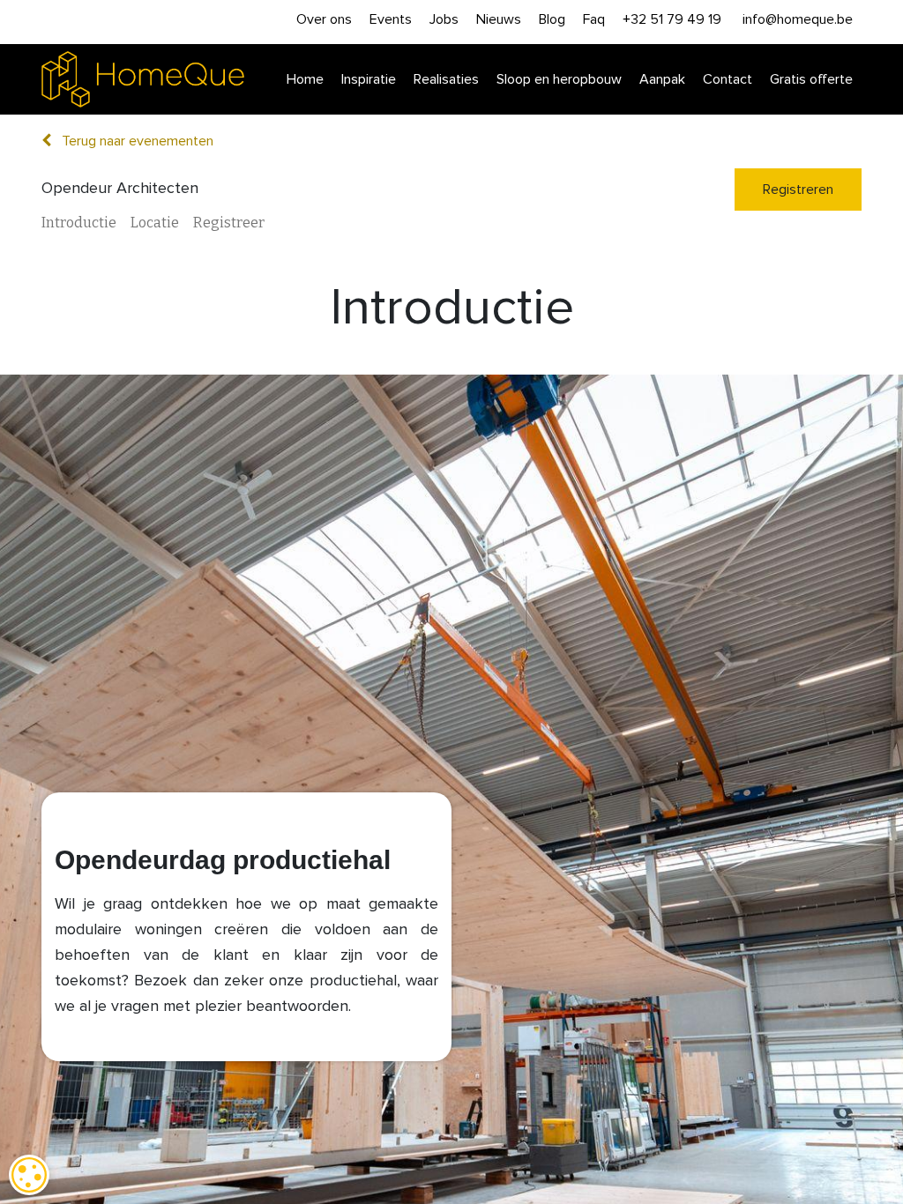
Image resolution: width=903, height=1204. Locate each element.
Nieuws (498, 19)
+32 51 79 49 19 (672, 19)
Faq (594, 19)
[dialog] (29, 1175)
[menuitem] (305, 80)
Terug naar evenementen (135, 141)
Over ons (324, 19)
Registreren (798, 189)
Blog (552, 19)
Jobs (444, 19)
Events (390, 19)
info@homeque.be (798, 19)
